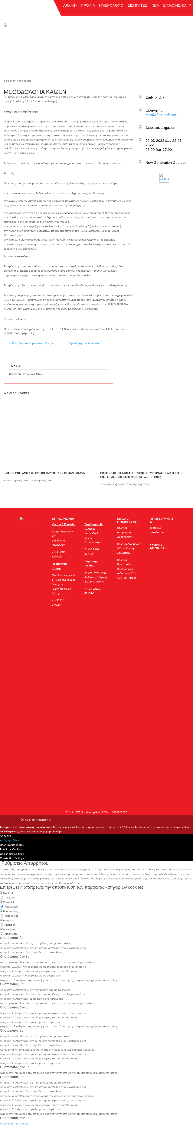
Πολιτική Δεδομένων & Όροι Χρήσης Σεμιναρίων (129, 548)
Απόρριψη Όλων (10, 840)
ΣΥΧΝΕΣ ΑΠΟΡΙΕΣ (157, 546)
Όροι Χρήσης (125, 536)
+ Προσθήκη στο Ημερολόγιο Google (32, 343)
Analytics (10, 924)
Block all (10, 897)
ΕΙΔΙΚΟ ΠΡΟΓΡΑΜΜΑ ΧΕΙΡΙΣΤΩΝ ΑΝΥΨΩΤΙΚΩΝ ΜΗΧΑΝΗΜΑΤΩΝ (44, 473)
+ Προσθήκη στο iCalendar (83, 343)
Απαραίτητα (11, 906)
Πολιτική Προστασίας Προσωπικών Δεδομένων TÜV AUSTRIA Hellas (126, 568)
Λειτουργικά (11, 915)
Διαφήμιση (11, 933)
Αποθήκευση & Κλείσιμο (14, 1123)
